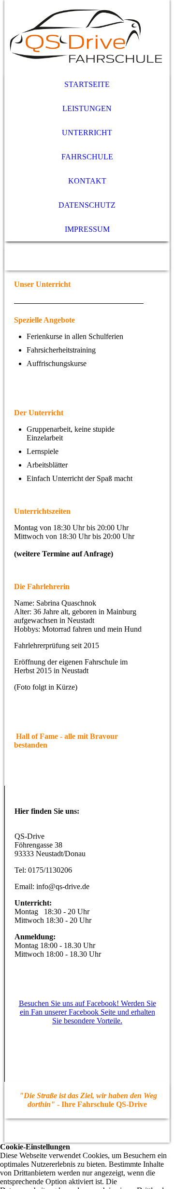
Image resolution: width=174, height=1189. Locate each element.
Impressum (87, 229)
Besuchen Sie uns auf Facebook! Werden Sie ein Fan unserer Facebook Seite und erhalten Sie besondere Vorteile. (87, 1012)
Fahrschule (87, 157)
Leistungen (87, 108)
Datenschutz (87, 205)
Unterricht (87, 132)
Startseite (87, 84)
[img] (87, 36)
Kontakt (87, 181)
